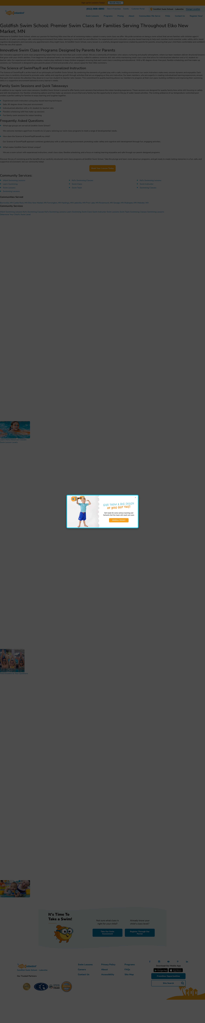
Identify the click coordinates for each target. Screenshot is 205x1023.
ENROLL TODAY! (118, 520)
